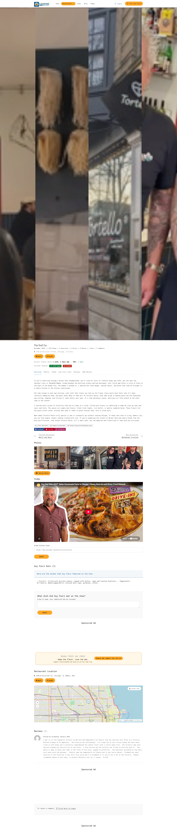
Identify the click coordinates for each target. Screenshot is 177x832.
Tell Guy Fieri (135, 3)
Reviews (77, 372)
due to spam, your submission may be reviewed (56, 599)
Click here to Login (66, 808)
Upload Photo (43, 473)
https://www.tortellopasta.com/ (80, 425)
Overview (37, 372)
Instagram (61, 429)
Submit (41, 556)
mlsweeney (56, 737)
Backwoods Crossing (130, 436)
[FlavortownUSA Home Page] (42, 4)
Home (57, 4)
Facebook (40, 429)
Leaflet (119, 720)
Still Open (56, 366)
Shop (79, 4)
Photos (46, 372)
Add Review (87, 372)
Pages (93, 4)
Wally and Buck (46, 436)
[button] (37, 702)
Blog (85, 4)
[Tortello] (61, 173)
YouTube (50, 429)
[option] (115, 173)
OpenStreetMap (128, 720)
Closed (68, 366)
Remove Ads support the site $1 (108, 658)
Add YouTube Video (42, 545)
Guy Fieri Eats (65, 372)
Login (119, 4)
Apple (39, 356)
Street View (135, 688)
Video (54, 372)
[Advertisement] (88, 638)
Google (50, 356)
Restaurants (67, 4)
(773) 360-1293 (42, 425)
